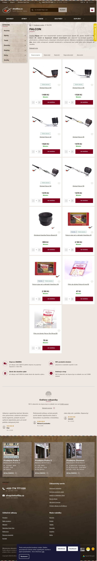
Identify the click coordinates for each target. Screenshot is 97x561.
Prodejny (4, 2)
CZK (82, 2)
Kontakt (4, 538)
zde (43, 552)
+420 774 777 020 (16, 489)
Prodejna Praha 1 (12, 460)
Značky (6, 60)
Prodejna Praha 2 (43, 460)
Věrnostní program (54, 502)
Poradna (4, 517)
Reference (5, 531)
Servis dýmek (53, 499)
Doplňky (7, 50)
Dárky (6, 55)
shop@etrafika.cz (15, 496)
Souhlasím (73, 549)
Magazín (12, 2)
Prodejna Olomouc (75, 460)
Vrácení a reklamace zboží (57, 495)
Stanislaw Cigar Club (23, 2)
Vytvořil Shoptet (90, 556)
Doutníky (7, 45)
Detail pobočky (9, 473)
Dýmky (6, 35)
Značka (34, 36)
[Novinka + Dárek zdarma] (78, 219)
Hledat (62, 10)
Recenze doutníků (7, 535)
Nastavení (24, 556)
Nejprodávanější (68, 55)
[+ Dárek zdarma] (45, 72)
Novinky (7, 31)
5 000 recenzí (64, 404)
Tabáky (51, 524)
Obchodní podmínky (55, 488)
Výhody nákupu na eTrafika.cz (58, 506)
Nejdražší (57, 55)
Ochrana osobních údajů (56, 492)
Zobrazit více (33, 48)
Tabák (6, 40)
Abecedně (80, 55)
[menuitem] (10, 19)
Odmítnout (61, 549)
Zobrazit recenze (47, 408)
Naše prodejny (6, 521)
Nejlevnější (47, 55)
